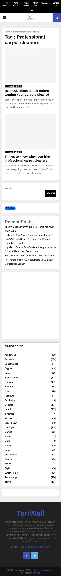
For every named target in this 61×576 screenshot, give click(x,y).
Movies (8, 445)
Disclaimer (45, 3)
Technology (11, 477)
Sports (8, 459)
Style (7, 468)
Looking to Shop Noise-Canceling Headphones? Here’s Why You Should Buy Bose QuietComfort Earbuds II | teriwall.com (28, 239)
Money (8, 436)
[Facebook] (26, 555)
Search (8, 188)
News (7, 450)
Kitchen (9, 418)
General (9, 405)
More (7, 441)
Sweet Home (11, 473)
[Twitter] (34, 555)
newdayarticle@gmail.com (36, 547)
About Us (35, 4)
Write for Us (15, 4)
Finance (9, 386)
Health (8, 409)
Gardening (10, 400)
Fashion (9, 382)
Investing (9, 414)
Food (7, 391)
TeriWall (30, 513)
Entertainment (12, 377)
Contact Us (56, 4)
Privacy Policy (26, 4)
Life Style (18, 86)
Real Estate (11, 454)
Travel (8, 482)
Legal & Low (11, 423)
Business (9, 86)
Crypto (8, 368)
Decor (8, 373)
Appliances (10, 355)
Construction (11, 364)
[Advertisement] (30, 305)
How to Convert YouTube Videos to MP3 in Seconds (30, 255)
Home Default (6, 4)
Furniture (9, 396)
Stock (8, 463)
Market (8, 432)
